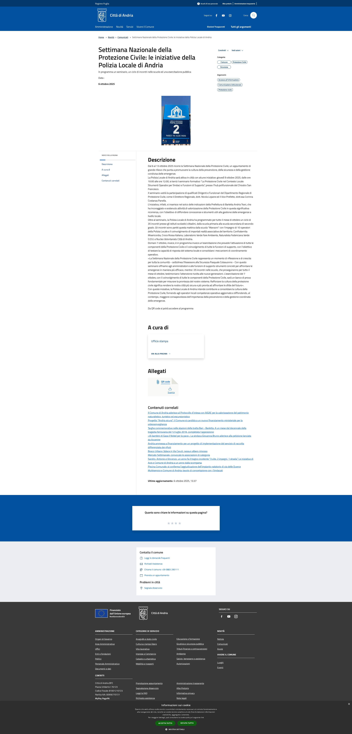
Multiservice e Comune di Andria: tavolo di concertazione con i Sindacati (185, 470)
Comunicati (123, 37)
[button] (176, 729)
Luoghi (220, 662)
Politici (98, 658)
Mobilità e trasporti (145, 663)
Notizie (220, 639)
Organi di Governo (103, 639)
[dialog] (176, 717)
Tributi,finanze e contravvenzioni (192, 648)
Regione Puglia (102, 3)
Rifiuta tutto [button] (187, 723)
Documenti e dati (103, 668)
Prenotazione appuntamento (149, 683)
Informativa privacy (186, 693)
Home (101, 37)
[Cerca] (253, 15)
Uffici (97, 649)
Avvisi (220, 649)
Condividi (222, 50)
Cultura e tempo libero (146, 644)
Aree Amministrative (105, 644)
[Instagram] (229, 15)
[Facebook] (215, 15)
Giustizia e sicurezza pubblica (190, 643)
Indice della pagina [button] (110, 155)
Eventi (220, 667)
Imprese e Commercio (146, 654)
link (202, 717)
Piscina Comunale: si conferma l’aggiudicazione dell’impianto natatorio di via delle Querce (194, 466)
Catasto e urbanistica (146, 658)
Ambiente (181, 653)
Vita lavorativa (142, 649)
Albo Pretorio (183, 688)
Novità (111, 37)
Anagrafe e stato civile (146, 639)
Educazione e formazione (188, 639)
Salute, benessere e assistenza (191, 658)
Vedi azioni (236, 50)
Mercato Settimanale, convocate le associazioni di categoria (179, 455)
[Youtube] (222, 15)
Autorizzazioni (183, 663)
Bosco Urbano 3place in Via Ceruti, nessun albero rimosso (177, 451)
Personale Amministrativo (107, 663)
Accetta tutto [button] (165, 723)
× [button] (349, 704)
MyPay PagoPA (102, 698)
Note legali (182, 698)
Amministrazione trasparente (190, 683)
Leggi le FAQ (141, 693)
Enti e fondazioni (103, 654)
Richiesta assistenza (145, 698)
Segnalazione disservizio (147, 688)
